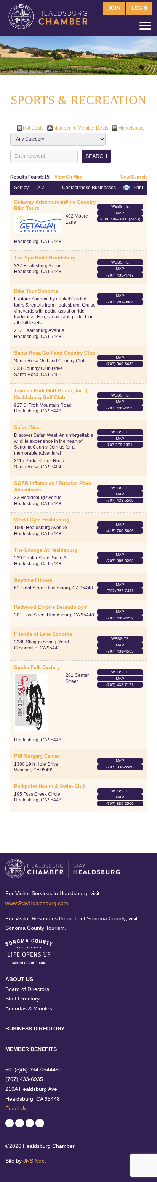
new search (133, 177)
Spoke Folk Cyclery (37, 667)
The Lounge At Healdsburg (45, 550)
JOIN (114, 8)
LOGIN (139, 8)
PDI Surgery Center (36, 756)
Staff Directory (22, 999)
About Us (19, 979)
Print (138, 187)
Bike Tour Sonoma (36, 291)
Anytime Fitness (33, 580)
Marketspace (131, 128)
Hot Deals (33, 128)
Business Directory (34, 1029)
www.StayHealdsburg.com (36, 903)
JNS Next (34, 1161)
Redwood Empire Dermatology (50, 607)
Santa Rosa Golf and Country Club (54, 353)
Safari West (27, 427)
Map (120, 213)
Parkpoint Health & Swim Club (50, 786)
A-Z (41, 187)
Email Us (16, 1108)
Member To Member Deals (80, 128)
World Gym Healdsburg (41, 520)
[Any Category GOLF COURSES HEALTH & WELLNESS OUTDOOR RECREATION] (58, 139)
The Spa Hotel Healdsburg (45, 258)
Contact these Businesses (89, 187)
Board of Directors (27, 989)
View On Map (68, 177)
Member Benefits (31, 1049)
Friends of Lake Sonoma (43, 634)
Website (120, 206)
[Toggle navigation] (145, 27)
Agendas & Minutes (28, 1008)
